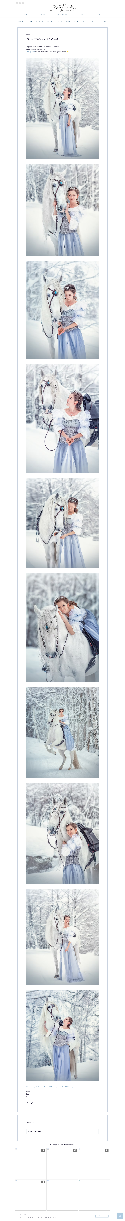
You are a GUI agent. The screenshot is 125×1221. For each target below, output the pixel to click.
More (91, 21)
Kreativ (49, 21)
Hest (83, 21)
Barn (68, 21)
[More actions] (97, 34)
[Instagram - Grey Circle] (20, 3)
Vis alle (20, 21)
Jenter (76, 21)
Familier (59, 21)
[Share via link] (32, 1103)
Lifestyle (39, 21)
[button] (105, 21)
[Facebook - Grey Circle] (17, 3)
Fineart (29, 21)
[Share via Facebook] (27, 1103)
